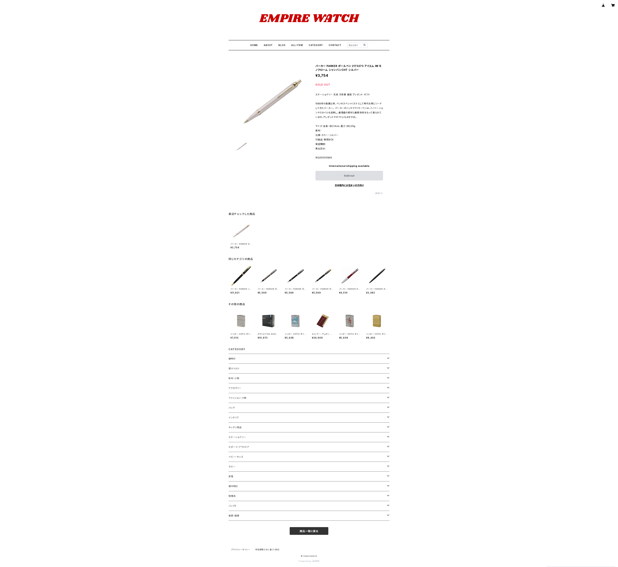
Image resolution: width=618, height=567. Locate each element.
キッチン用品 (235, 427)
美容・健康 (234, 515)
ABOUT (268, 45)
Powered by (305, 561)
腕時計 (232, 358)
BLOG (281, 45)
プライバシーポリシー (240, 549)
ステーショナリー (237, 437)
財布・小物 (234, 378)
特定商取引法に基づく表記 (267, 549)
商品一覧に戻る (309, 531)
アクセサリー (235, 388)
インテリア (234, 417)
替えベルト (234, 368)
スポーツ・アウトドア (239, 447)
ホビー (232, 466)
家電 (231, 476)
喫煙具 (232, 496)
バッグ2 (232, 505)
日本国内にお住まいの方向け (349, 185)
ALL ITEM (297, 45)
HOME (254, 45)
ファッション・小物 (237, 397)
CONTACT (335, 45)
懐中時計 (233, 486)
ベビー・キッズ (236, 456)
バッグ (232, 407)
